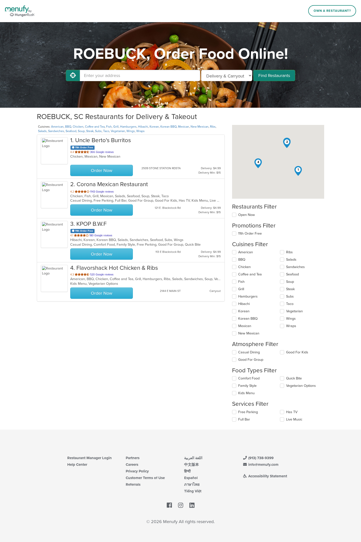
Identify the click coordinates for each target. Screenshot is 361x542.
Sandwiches (56, 131)
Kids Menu (246, 393)
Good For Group (250, 360)
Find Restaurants (274, 75)
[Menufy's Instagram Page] (180, 505)
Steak (90, 131)
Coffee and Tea (95, 126)
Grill (116, 126)
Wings (130, 131)
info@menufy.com (262, 464)
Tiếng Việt (192, 491)
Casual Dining (249, 352)
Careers (132, 464)
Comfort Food (249, 378)
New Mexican (199, 126)
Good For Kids (297, 352)
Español (191, 478)
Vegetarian (118, 131)
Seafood (71, 131)
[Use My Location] (73, 75)
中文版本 (191, 464)
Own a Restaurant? (332, 11)
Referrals (133, 484)
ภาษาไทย (192, 484)
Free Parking (248, 412)
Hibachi (143, 126)
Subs (98, 131)
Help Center (77, 464)
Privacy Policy (137, 471)
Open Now (246, 215)
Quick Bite (294, 378)
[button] (298, 171)
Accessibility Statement (267, 476)
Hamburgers (128, 126)
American (57, 126)
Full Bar (244, 419)
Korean (154, 126)
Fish (109, 126)
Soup (81, 131)
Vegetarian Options (301, 386)
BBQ (68, 126)
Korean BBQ (168, 126)
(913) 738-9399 (260, 458)
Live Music (294, 419)
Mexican (183, 126)
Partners (132, 458)
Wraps (140, 131)
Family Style (247, 386)
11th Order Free (250, 233)
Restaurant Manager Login (89, 458)
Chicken (78, 126)
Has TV (291, 412)
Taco (106, 131)
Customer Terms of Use (145, 478)
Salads (42, 131)
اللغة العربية (193, 458)
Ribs (213, 126)
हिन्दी (187, 471)
